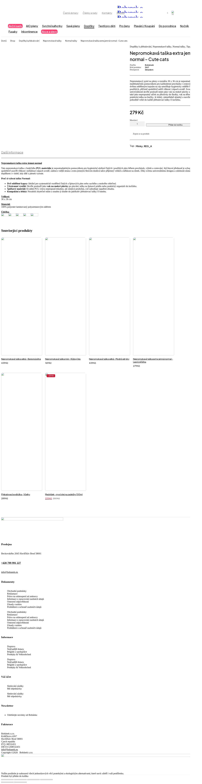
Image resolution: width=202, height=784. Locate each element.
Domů (4, 41)
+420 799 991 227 (11, 562)
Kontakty (107, 12)
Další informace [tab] (12, 152)
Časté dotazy (70, 12)
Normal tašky (71, 41)
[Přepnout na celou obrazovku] (20, 779)
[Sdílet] (33, 779)
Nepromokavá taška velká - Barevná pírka (21, 359)
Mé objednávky (14, 688)
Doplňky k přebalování (29, 41)
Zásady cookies (14, 604)
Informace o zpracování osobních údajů (25, 599)
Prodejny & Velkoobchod (19, 654)
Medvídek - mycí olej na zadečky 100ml (64, 494)
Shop (12, 41)
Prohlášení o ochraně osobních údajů (24, 607)
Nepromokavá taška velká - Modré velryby (109, 359)
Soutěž (121, 12)
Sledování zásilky (15, 686)
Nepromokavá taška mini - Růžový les (63, 359)
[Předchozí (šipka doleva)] (7, 782)
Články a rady (90, 12)
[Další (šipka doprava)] (20, 782)
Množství (134, 120)
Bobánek (149, 65)
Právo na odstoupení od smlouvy (22, 596)
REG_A (148, 146)
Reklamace (12, 593)
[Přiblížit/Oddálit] (7, 779)
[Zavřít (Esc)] (46, 779)
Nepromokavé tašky (52, 41)
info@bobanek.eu (9, 572)
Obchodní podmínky (16, 591)
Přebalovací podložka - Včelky (15, 494)
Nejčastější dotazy (15, 649)
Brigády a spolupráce (17, 651)
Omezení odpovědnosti (18, 601)
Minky (139, 146)
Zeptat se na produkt (141, 134)
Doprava (11, 646)
